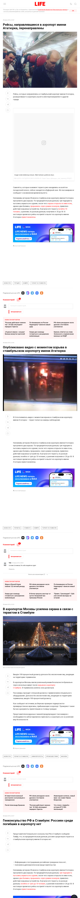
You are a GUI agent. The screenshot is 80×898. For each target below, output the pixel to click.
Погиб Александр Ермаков (15, 834)
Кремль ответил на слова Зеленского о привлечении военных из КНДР (64, 334)
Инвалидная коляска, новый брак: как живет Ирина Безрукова (64, 827)
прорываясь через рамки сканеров (44, 206)
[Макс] (28, 293)
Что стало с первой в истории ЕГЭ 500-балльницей (61, 836)
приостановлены (29, 217)
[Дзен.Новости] (23, 293)
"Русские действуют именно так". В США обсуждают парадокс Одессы (15, 324)
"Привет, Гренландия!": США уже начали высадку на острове (64, 596)
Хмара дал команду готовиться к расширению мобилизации (39, 334)
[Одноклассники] (42, 293)
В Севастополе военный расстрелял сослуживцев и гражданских (15, 827)
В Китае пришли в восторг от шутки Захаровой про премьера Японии (40, 596)
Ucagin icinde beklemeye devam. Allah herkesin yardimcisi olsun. (34, 175)
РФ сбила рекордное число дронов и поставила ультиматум (64, 324)
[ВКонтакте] (37, 293)
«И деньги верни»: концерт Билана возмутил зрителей (15, 333)
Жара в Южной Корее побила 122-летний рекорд (15, 585)
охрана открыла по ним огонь (60, 203)
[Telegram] (32, 293)
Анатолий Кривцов (20, 245)
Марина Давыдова (20, 748)
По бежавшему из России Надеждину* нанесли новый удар (39, 324)
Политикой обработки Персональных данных (52, 10)
